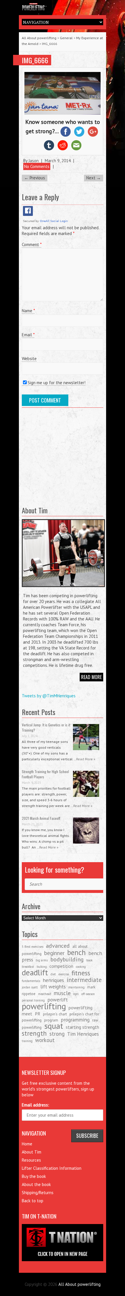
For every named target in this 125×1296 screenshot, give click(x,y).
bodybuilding (67, 959)
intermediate (84, 980)
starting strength (82, 1027)
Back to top (32, 1200)
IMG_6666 (35, 60)
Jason (33, 160)
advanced (58, 946)
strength (34, 1033)
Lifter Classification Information (51, 1168)
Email (28, 334)
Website (29, 358)
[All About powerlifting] (62, 6)
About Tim (31, 1152)
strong (57, 1033)
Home (27, 1144)
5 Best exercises (32, 947)
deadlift (35, 972)
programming (75, 1019)
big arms (42, 960)
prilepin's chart (55, 1014)
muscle (62, 993)
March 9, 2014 (58, 160)
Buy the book (34, 1176)
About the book (36, 1184)
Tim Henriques (83, 1033)
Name (28, 310)
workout (45, 1040)
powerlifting (44, 1006)
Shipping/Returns (37, 1192)
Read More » (85, 759)
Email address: (35, 1105)
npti (76, 994)
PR (37, 1014)
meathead (44, 994)
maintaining (76, 987)
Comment (31, 244)
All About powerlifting (39, 38)
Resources (31, 1160)
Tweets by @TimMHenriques (49, 695)
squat (53, 1025)
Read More (91, 677)
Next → (93, 177)
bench (76, 952)
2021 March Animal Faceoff (41, 818)
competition (61, 966)
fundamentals (31, 981)
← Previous (34, 177)
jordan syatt (30, 987)
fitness (81, 972)
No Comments (36, 166)
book (89, 960)
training (27, 1041)
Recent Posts (38, 712)
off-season (88, 994)
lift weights (53, 986)
